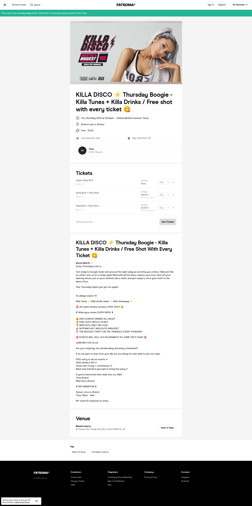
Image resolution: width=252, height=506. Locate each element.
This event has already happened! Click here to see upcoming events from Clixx (44, 13)
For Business (239, 5)
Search (37, 5)
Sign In (211, 5)
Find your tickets (77, 481)
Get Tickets (168, 221)
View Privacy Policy (22, 502)
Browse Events (19, 5)
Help (109, 485)
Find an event (76, 477)
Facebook (185, 481)
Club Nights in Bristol (100, 452)
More (79, 184)
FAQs (73, 485)
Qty (161, 182)
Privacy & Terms (150, 477)
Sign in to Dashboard (116, 481)
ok (36, 501)
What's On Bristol (79, 452)
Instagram (185, 477)
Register (222, 5)
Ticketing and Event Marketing (120, 477)
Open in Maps (167, 428)
